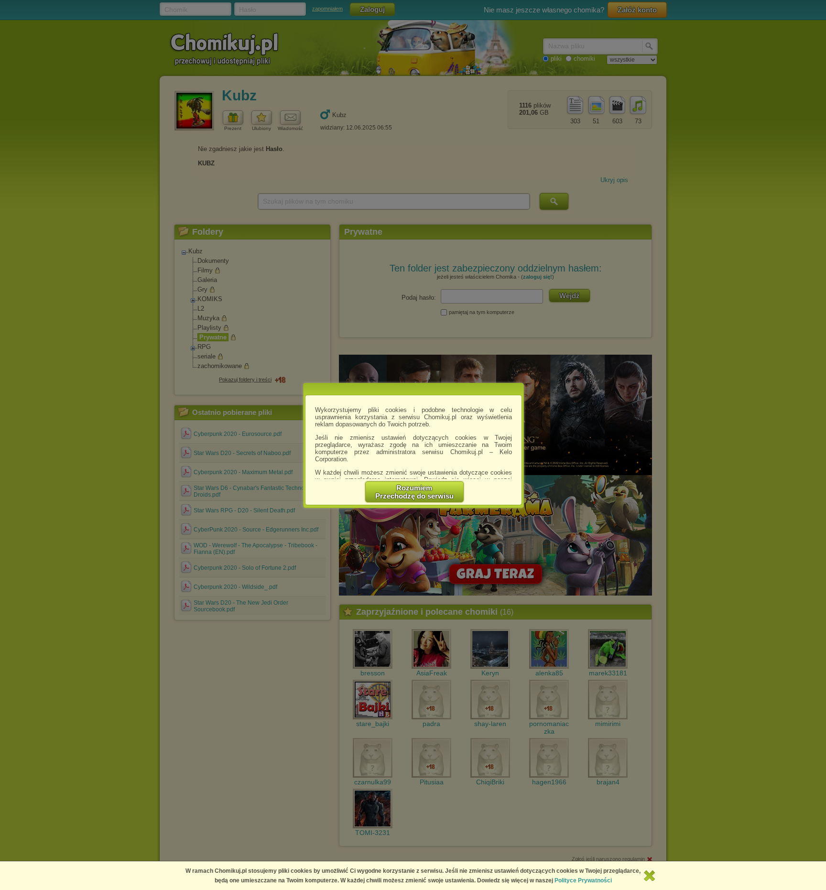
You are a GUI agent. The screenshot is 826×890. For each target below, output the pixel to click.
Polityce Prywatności (583, 880)
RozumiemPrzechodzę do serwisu (414, 492)
